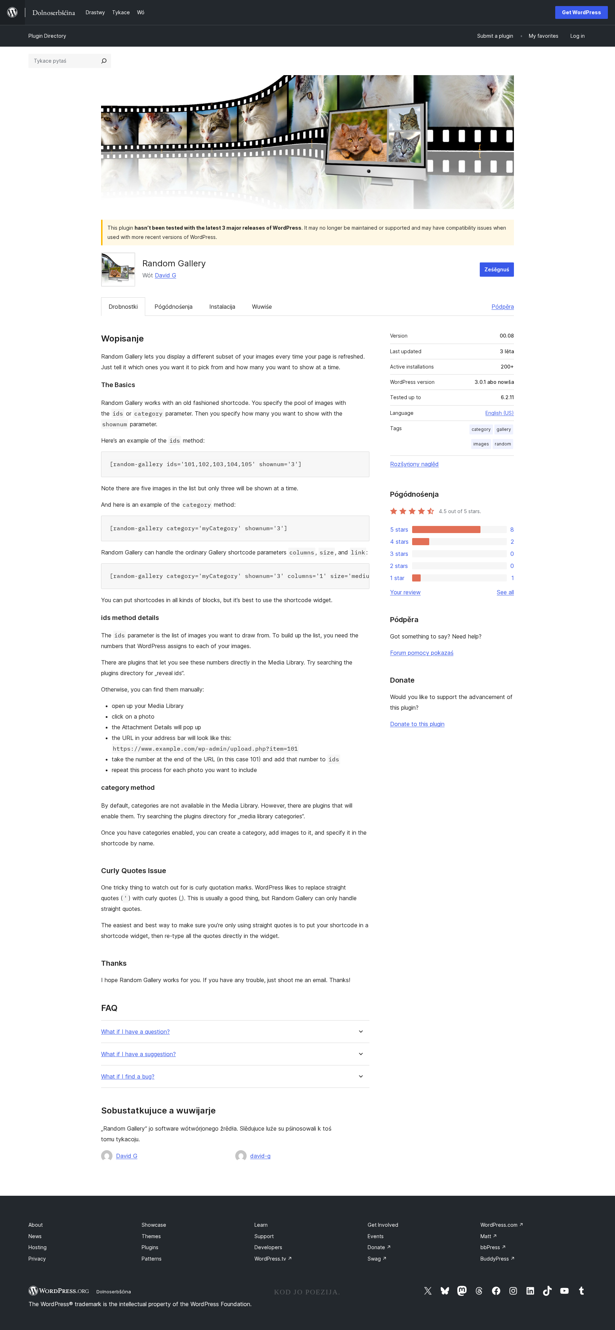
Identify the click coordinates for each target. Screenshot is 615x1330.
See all (505, 592)
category (481, 429)
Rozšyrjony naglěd (414, 464)
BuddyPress (497, 1259)
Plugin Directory (47, 36)
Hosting (37, 1247)
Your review (405, 592)
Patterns (152, 1259)
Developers (268, 1247)
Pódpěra (503, 306)
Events (376, 1236)
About (35, 1225)
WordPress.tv (273, 1259)
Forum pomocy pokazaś (421, 652)
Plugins (150, 1247)
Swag (377, 1259)
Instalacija (222, 306)
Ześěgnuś (496, 269)
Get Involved (383, 1225)
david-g (260, 1155)
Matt (488, 1236)
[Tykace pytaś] (104, 61)
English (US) (499, 413)
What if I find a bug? (127, 1076)
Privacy (37, 1259)
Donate (379, 1247)
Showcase (154, 1225)
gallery (503, 429)
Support (264, 1236)
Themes (151, 1236)
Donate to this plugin (417, 723)
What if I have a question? (135, 1031)
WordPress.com (502, 1225)
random (503, 444)
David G (165, 275)
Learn (261, 1225)
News (35, 1236)
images (481, 444)
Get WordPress (581, 12)
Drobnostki (123, 306)
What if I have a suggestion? (138, 1054)
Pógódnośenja (173, 306)
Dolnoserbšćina (113, 1291)
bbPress (493, 1247)
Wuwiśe (262, 306)
